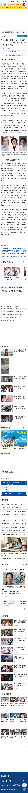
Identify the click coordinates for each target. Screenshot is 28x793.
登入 (26, 1)
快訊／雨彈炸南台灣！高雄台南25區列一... (14, 311)
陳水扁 (14, 569)
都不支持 (6, 491)
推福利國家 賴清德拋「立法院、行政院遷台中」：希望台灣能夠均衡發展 (13, 720)
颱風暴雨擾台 (11, 5)
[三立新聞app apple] (6, 785)
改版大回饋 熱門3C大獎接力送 (11, 306)
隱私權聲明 (3, 789)
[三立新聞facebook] (6, 781)
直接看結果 (8, 493)
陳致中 (22, 569)
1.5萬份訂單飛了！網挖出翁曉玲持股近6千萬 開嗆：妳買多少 (4, 737)
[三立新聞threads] (23, 781)
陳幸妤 (6, 569)
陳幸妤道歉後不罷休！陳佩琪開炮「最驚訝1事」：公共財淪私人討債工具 (4, 720)
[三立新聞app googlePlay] (17, 785)
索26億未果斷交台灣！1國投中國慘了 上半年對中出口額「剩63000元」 (13, 737)
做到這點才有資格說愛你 (9, 317)
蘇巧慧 (10, 69)
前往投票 (20, 493)
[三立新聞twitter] (19, 781)
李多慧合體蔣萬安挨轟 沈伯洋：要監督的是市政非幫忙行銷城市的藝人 (13, 704)
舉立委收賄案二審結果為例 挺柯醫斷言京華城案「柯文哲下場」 (4, 704)
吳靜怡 (4, 79)
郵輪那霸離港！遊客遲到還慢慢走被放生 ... (14, 314)
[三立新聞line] (15, 781)
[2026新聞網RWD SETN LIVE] (2, 1)
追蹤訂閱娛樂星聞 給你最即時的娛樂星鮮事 (14, 309)
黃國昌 (8, 86)
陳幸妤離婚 (19, 5)
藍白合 (3, 66)
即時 (5, 5)
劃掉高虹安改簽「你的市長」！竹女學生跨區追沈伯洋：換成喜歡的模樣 (22, 704)
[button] (21, 1)
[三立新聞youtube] (2, 781)
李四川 (24, 66)
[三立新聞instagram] (10, 781)
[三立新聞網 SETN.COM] (1, 4)
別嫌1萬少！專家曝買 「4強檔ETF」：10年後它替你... (13, 554)
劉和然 (11, 111)
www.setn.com (15, 789)
